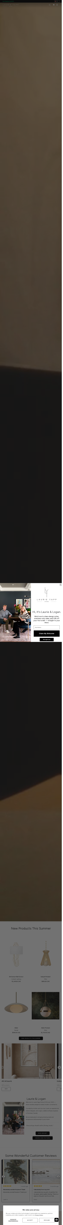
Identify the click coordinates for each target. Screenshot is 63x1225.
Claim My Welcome (46, 633)
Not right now (46, 639)
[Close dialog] (61, 585)
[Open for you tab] (56, 1220)
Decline (47, 1220)
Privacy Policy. (39, 1215)
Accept (30, 1220)
